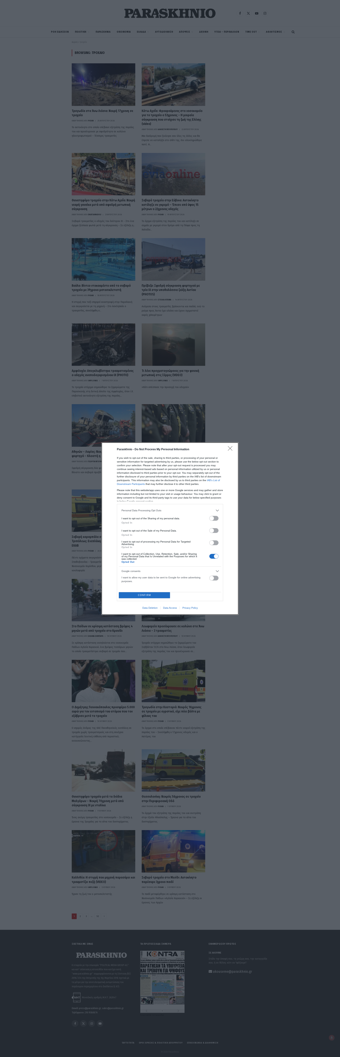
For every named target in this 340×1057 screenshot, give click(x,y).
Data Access (170, 607)
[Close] (231, 449)
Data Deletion (150, 607)
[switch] (214, 518)
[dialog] (170, 529)
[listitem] (170, 510)
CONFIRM (144, 595)
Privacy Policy (190, 607)
